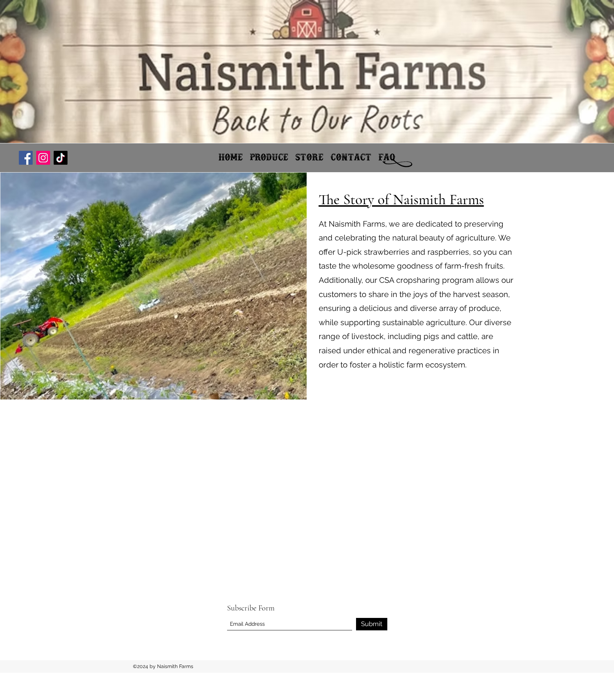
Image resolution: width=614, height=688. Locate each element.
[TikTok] (61, 158)
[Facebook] (26, 158)
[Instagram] (43, 158)
